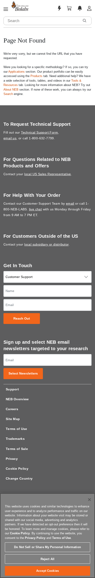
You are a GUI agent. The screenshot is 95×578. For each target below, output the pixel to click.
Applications (16, 71)
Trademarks (15, 439)
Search (8, 94)
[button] (84, 21)
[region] (47, 535)
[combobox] (42, 21)
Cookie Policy (17, 468)
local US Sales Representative (47, 174)
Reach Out (21, 318)
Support (12, 389)
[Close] (89, 500)
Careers (12, 409)
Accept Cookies (47, 570)
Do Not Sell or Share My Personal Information (47, 547)
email (70, 203)
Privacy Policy (35, 538)
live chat (35, 209)
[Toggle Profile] (89, 8)
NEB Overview (17, 399)
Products (36, 76)
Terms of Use (16, 429)
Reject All (47, 559)
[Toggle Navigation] (6, 9)
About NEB (10, 89)
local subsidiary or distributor (46, 244)
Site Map (13, 419)
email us (9, 138)
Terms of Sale (17, 449)
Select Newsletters (23, 373)
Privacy (12, 459)
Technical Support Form (39, 132)
